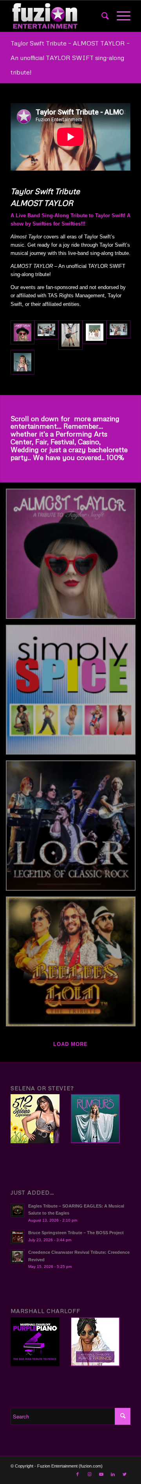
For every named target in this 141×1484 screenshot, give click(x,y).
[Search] (101, 16)
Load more (70, 1044)
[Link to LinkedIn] (113, 1474)
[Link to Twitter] (124, 1474)
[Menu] (119, 16)
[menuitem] (101, 16)
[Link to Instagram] (89, 1474)
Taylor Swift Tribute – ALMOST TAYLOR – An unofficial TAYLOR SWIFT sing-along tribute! (70, 57)
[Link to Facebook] (77, 1474)
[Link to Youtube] (101, 1474)
